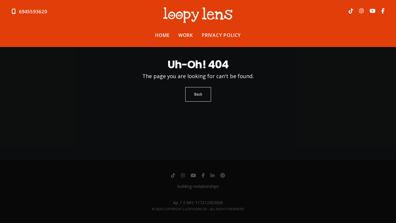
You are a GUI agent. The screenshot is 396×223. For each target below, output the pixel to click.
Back (198, 94)
